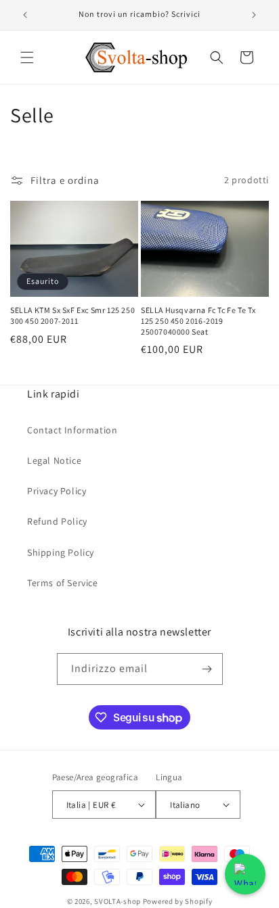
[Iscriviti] (207, 669)
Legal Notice (54, 460)
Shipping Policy (60, 552)
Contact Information (72, 430)
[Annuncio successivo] (254, 15)
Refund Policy (57, 521)
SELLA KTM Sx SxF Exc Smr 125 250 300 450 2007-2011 (72, 315)
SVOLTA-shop (117, 901)
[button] (27, 57)
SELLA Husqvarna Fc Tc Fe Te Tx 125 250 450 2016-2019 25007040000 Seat (198, 320)
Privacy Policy (56, 491)
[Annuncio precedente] (25, 15)
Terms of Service (62, 583)
